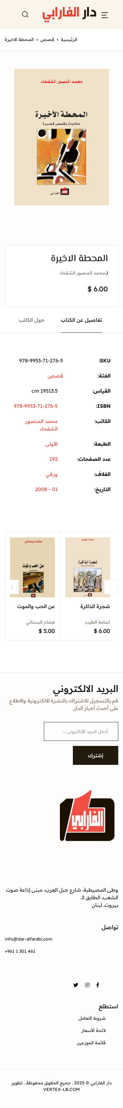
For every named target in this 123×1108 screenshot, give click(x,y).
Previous (12, 587)
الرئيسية (69, 39)
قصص (47, 39)
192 (54, 459)
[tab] (81, 320)
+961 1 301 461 (20, 951)
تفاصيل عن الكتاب (81, 320)
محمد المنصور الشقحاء (82, 273)
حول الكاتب (32, 320)
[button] (105, 14)
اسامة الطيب (97, 622)
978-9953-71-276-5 (36, 406)
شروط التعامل (92, 1018)
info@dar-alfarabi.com (28, 939)
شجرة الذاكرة (95, 606)
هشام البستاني (40, 622)
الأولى (51, 444)
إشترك (95, 755)
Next (111, 587)
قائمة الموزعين (91, 1043)
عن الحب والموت (36, 606)
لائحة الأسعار (93, 1030)
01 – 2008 (46, 489)
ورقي (52, 474)
